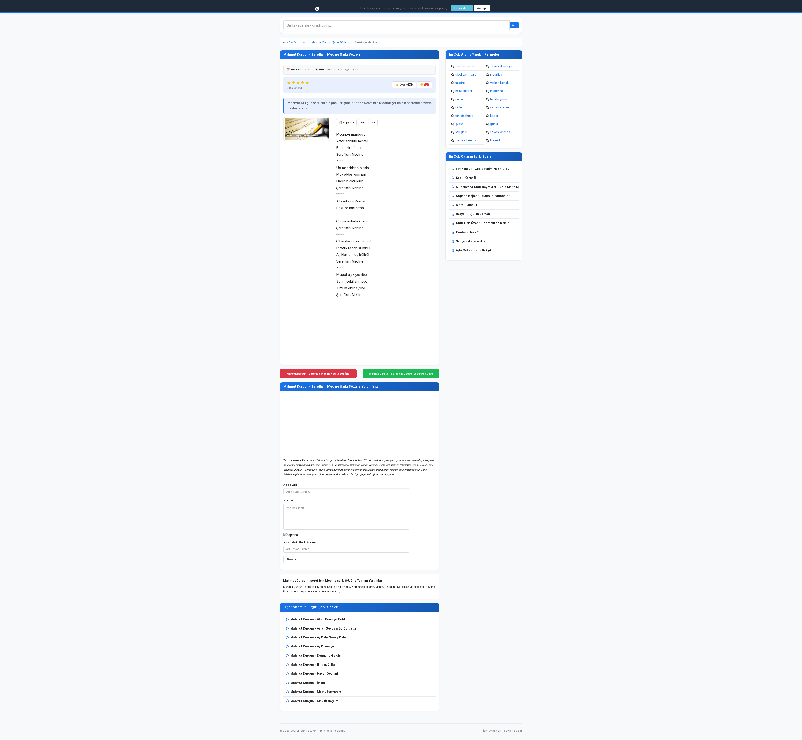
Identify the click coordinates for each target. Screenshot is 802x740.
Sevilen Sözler (513, 730)
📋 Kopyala (346, 122)
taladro (460, 82)
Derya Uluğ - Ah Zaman (473, 214)
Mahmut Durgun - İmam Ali (309, 682)
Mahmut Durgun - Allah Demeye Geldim (319, 619)
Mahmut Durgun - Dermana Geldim (315, 655)
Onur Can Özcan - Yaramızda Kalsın (482, 223)
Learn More (461, 8)
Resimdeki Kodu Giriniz (300, 542)
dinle (458, 107)
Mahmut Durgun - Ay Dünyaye (312, 646)
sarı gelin (461, 132)
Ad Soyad (290, 484)
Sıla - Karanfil (466, 177)
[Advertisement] (306, 206)
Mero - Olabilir (466, 205)
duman (459, 99)
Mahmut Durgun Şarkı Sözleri (330, 42)
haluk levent (463, 91)
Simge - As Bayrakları (472, 241)
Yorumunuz (291, 500)
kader (494, 115)
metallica (496, 74)
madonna (496, 91)
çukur (459, 124)
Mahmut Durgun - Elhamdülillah (313, 664)
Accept (482, 8)
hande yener (499, 99)
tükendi (495, 140)
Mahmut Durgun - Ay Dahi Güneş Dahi (318, 637)
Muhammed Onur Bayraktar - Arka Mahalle (487, 187)
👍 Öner (403, 84)
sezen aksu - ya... (502, 66)
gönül (494, 124)
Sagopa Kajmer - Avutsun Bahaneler (483, 196)
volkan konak (499, 82)
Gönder (292, 559)
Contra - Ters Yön (469, 232)
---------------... (465, 66)
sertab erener (499, 107)
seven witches (500, 132)
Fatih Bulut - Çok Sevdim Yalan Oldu (482, 168)
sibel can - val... (465, 74)
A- (373, 122)
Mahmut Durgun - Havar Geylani (314, 673)
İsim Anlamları (492, 730)
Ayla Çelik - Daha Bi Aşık (474, 250)
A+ (363, 122)
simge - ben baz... (467, 140)
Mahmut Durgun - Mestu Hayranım (315, 691)
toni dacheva (464, 115)
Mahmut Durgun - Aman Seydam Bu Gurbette (323, 628)
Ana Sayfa (289, 42)
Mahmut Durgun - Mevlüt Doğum (314, 701)
